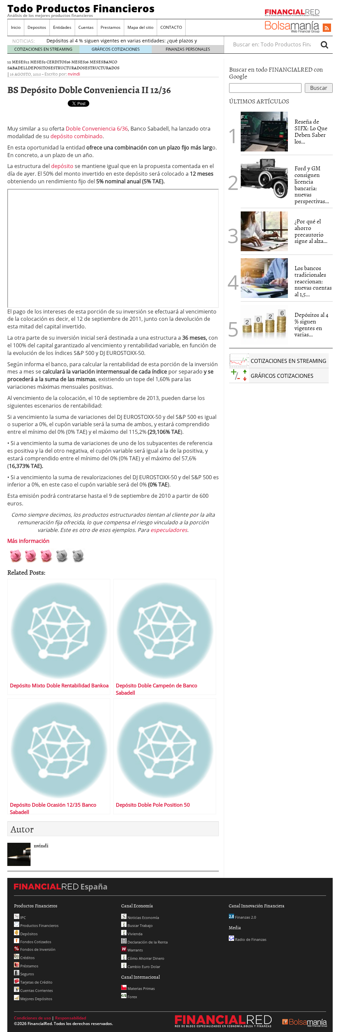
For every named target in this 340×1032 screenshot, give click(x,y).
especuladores (168, 530)
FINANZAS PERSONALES (188, 49)
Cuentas (86, 27)
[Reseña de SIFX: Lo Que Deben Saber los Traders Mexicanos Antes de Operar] (264, 131)
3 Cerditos (55, 61)
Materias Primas (141, 988)
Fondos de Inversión (37, 949)
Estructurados (67, 67)
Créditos (27, 957)
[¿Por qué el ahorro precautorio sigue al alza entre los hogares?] (264, 231)
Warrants (135, 949)
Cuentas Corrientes (36, 990)
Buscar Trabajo (140, 925)
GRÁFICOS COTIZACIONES (116, 49)
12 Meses (35, 61)
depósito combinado (76, 136)
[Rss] (327, 28)
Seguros (26, 973)
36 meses (76, 61)
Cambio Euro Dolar (143, 966)
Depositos (37, 27)
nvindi (74, 74)
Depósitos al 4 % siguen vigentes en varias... (311, 324)
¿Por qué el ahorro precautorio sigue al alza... (311, 231)
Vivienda (134, 933)
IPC (22, 917)
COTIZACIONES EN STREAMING (43, 49)
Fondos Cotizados (35, 941)
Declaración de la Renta (147, 942)
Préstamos (28, 965)
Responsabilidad (70, 1018)
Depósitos (28, 933)
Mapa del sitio (140, 27)
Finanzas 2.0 (245, 917)
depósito (63, 166)
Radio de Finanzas (250, 939)
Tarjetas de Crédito (35, 982)
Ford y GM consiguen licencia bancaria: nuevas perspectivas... (312, 184)
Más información (28, 541)
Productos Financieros (38, 925)
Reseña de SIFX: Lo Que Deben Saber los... (311, 131)
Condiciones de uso (32, 1018)
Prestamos (111, 27)
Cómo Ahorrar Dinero (145, 958)
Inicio (16, 27)
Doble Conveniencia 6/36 (97, 128)
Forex (132, 996)
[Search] (324, 44)
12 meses (16, 61)
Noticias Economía (143, 917)
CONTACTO (171, 27)
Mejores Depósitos (35, 998)
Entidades (62, 27)
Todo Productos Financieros (81, 8)
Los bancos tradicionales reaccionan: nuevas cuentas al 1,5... (313, 281)
